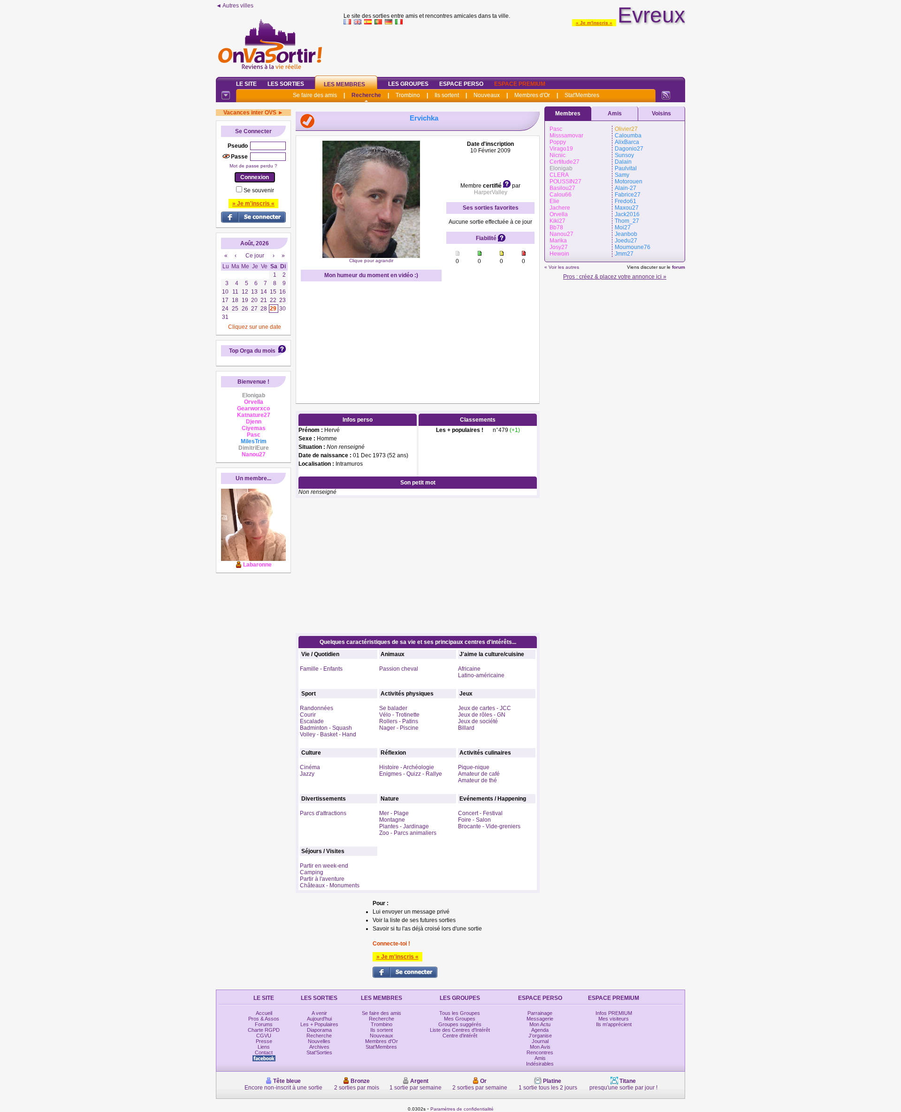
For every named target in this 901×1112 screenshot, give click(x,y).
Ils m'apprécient (614, 1024)
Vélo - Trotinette (399, 714)
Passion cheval (398, 669)
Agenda (540, 1030)
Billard (466, 728)
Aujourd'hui (319, 1018)
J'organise (540, 1035)
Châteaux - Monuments (329, 885)
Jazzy (307, 774)
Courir (308, 714)
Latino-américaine (481, 675)
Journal (540, 1041)
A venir (319, 1013)
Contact (264, 1052)
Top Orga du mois (252, 351)
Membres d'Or (532, 95)
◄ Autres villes (234, 5)
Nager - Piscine (399, 728)
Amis (615, 113)
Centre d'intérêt (460, 1035)
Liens (264, 1047)
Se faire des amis (315, 95)
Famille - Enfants (321, 669)
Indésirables (540, 1064)
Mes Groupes (459, 1018)
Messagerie (540, 1018)
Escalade (312, 721)
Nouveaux (486, 95)
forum (678, 267)
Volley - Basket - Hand (328, 734)
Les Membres (344, 84)
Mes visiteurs (613, 1018)
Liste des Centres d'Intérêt (460, 1030)
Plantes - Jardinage (404, 826)
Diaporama (319, 1030)
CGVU (263, 1035)
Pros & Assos (263, 1018)
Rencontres (540, 1052)
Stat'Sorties (319, 1052)
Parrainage (539, 1013)
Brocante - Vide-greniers (489, 826)
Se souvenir (259, 190)
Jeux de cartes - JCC (484, 708)
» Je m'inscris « (594, 22)
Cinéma (310, 767)
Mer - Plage (394, 813)
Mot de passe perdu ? (253, 165)
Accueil (264, 1013)
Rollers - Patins (398, 721)
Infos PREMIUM (614, 1013)
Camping (311, 872)
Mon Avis (540, 1047)
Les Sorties (285, 84)
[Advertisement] (514, 49)
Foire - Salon (474, 820)
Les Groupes (408, 84)
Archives (319, 1047)
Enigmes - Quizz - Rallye (410, 774)
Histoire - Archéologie (406, 767)
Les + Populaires (319, 1024)
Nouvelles (319, 1041)
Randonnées (316, 708)
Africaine (469, 669)
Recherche (366, 95)
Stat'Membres (582, 95)
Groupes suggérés (459, 1024)
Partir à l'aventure (322, 879)
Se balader (393, 708)
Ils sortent (447, 95)
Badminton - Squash (326, 728)
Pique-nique (473, 767)
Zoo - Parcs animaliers (407, 833)
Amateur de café (479, 774)
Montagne (392, 820)
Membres (567, 113)
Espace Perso (461, 84)
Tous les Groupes (459, 1013)
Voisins (661, 113)
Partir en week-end (324, 865)
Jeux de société (478, 721)
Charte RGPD (264, 1030)
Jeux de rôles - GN (481, 714)
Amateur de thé (477, 780)
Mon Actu (539, 1024)
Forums (264, 1024)
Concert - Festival (480, 813)
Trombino (408, 95)
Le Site (246, 84)
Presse (264, 1041)
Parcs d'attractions (323, 813)
